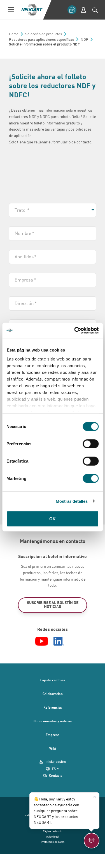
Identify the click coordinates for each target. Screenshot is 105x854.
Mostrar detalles (72, 501)
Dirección (26, 303)
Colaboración (53, 694)
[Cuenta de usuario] (83, 10)
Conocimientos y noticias (53, 721)
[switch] (91, 443)
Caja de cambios (52, 680)
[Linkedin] (58, 641)
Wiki (52, 748)
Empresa (25, 279)
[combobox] (52, 210)
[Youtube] (41, 641)
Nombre (24, 233)
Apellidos (25, 256)
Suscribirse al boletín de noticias (52, 604)
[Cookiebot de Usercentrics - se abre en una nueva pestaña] (75, 330)
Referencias (52, 707)
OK (52, 518)
